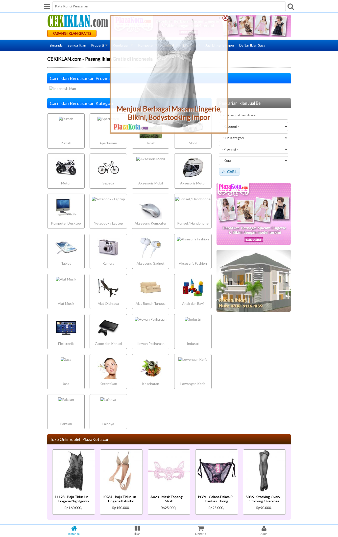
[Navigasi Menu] (47, 6)
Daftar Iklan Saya (252, 45)
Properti (97, 45)
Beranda (56, 45)
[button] (229, 172)
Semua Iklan (77, 45)
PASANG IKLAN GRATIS (71, 33)
